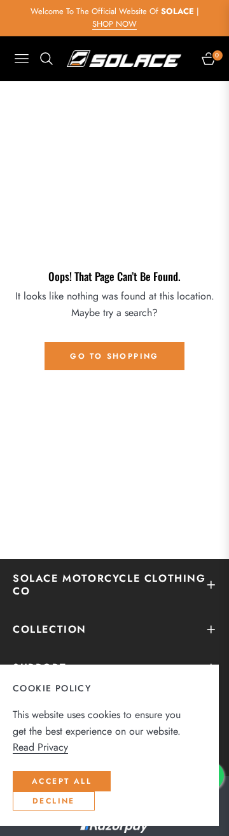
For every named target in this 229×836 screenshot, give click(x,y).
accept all (62, 781)
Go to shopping (114, 356)
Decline (53, 801)
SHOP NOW (114, 24)
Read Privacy (40, 747)
